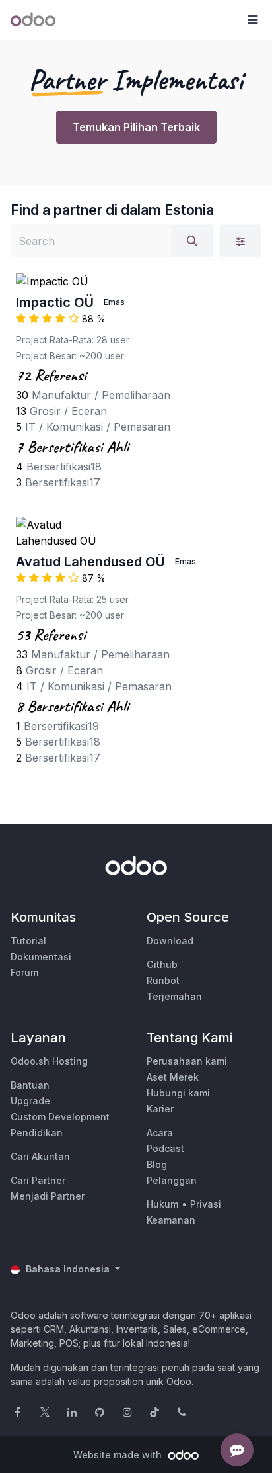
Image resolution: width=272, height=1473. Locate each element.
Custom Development (60, 1116)
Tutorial (28, 940)
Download (170, 940)
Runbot (163, 980)
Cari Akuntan (40, 1156)
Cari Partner (38, 1180)
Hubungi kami (178, 1092)
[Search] (192, 240)
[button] (252, 20)
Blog (157, 1164)
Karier (160, 1108)
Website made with (118, 1454)
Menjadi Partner (48, 1196)
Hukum (162, 1204)
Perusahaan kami (187, 1061)
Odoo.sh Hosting (49, 1061)
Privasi (205, 1204)
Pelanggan (172, 1180)
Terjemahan (174, 996)
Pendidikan (37, 1132)
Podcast (165, 1148)
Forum (24, 972)
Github (162, 964)
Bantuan (30, 1085)
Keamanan (171, 1220)
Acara (160, 1132)
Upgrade (30, 1100)
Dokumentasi (41, 956)
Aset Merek (173, 1077)
